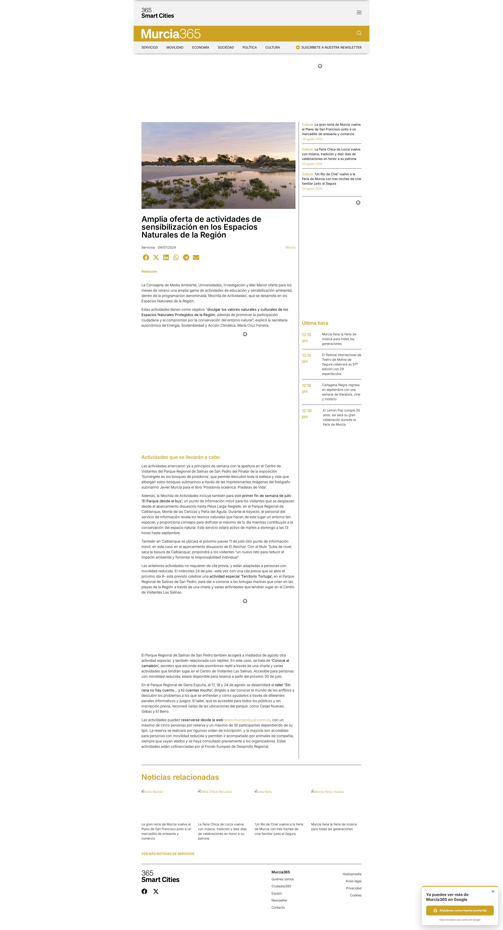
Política (250, 47)
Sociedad (226, 47)
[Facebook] (144, 891)
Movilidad (175, 47)
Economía (200, 47)
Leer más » (147, 843)
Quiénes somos (283, 879)
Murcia (290, 247)
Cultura (272, 47)
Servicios (149, 47)
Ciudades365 (281, 886)
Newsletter (279, 900)
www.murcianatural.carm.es (247, 720)
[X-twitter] (156, 891)
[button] (145, 257)
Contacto (278, 907)
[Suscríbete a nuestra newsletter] (298, 47)
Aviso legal (354, 881)
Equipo (277, 893)
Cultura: (308, 124)
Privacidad (354, 888)
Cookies (356, 895)
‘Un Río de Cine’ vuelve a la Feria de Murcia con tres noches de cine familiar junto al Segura (279, 829)
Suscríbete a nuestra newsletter (331, 47)
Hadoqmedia (352, 874)
